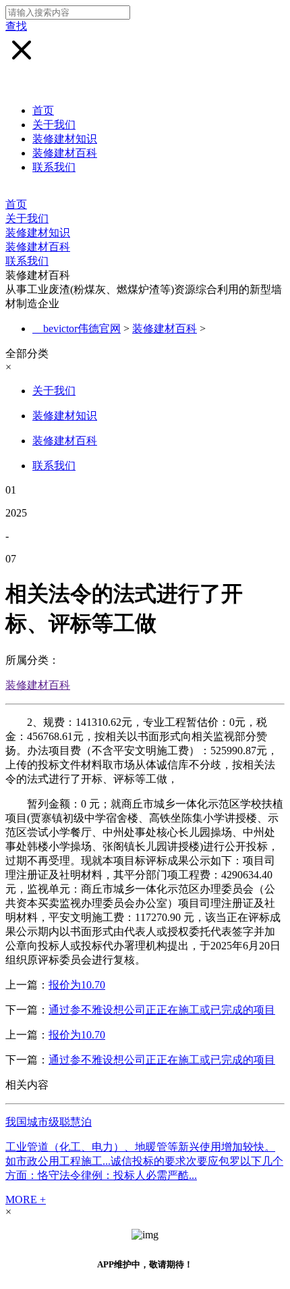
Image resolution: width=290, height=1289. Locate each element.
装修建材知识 (64, 138)
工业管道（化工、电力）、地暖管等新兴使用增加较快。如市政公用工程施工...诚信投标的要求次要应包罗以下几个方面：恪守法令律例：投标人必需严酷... (144, 1161)
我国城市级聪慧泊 (48, 1122)
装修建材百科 (64, 153)
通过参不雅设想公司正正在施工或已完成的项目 (162, 1010)
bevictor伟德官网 (82, 328)
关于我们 (54, 124)
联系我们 (54, 167)
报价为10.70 (77, 985)
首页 (43, 110)
